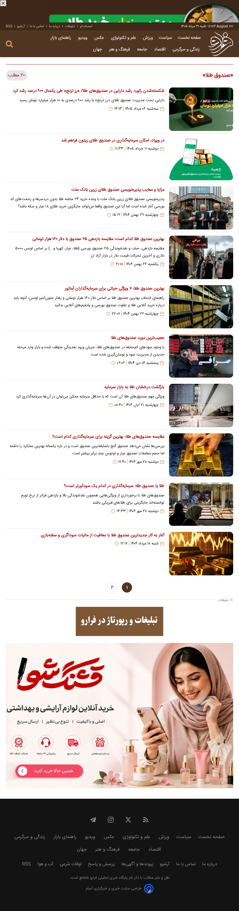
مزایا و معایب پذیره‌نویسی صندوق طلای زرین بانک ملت (117, 189)
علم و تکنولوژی (124, 37)
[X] (128, 819)
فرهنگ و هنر (120, 49)
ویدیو (83, 37)
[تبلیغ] (119, 11)
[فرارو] (220, 43)
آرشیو (21, 26)
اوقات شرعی (71, 864)
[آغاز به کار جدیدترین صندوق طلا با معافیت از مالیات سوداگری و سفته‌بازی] (201, 553)
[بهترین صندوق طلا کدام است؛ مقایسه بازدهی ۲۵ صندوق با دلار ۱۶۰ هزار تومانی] (201, 257)
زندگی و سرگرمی (187, 49)
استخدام (86, 26)
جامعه (142, 49)
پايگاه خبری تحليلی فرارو (108, 878)
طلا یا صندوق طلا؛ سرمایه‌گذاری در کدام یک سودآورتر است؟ (114, 486)
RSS (9, 26)
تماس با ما (37, 26)
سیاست (165, 37)
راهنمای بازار (61, 37)
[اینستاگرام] (110, 819)
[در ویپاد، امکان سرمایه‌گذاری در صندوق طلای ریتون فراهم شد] (201, 158)
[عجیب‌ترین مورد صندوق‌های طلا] (201, 356)
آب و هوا (45, 864)
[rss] (145, 819)
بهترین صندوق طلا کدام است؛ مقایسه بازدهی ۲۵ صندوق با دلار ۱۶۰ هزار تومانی (98, 239)
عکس (99, 37)
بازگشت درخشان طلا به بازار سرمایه (134, 387)
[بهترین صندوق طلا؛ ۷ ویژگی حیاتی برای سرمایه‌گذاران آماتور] (201, 306)
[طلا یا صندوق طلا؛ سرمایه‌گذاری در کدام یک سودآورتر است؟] (201, 504)
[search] (9, 44)
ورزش (148, 37)
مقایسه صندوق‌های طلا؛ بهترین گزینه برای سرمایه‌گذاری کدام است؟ (108, 436)
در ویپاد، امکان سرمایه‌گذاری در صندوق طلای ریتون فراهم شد (112, 140)
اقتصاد (160, 49)
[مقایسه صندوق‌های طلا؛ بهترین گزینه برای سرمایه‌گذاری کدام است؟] (201, 454)
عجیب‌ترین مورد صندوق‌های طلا (137, 337)
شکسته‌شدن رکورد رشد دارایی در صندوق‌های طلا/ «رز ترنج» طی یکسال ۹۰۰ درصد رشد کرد (88, 90)
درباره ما (54, 26)
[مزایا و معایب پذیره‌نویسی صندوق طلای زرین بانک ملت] (201, 207)
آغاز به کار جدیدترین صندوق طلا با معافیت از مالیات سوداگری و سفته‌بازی (102, 535)
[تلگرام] (93, 819)
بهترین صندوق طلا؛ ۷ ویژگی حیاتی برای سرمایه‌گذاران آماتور (114, 288)
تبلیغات (70, 26)
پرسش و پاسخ (101, 864)
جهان (98, 49)
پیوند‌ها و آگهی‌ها (137, 864)
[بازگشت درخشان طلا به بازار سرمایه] (201, 405)
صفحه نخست (189, 37)
